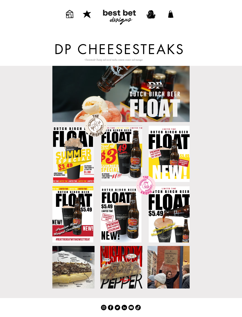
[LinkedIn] (124, 307)
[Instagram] (103, 307)
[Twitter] (117, 307)
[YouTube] (131, 307)
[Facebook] (110, 307)
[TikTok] (138, 307)
